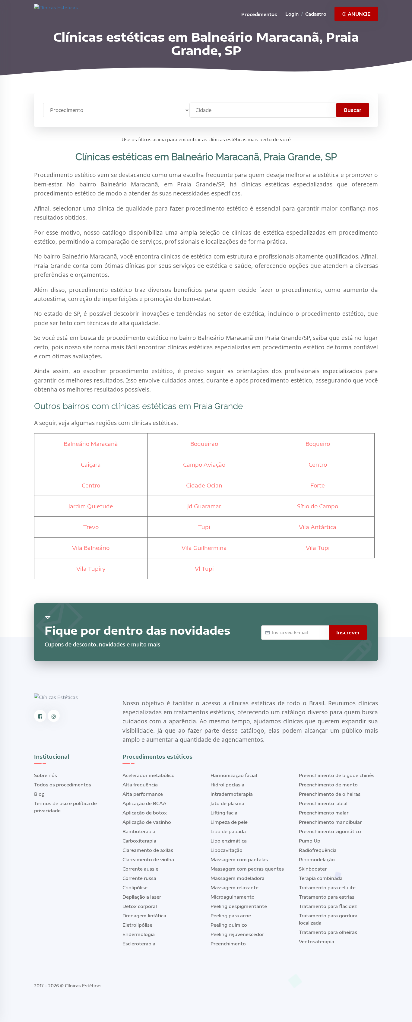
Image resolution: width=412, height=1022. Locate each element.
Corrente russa (139, 878)
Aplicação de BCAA (144, 803)
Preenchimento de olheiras (329, 794)
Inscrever (348, 633)
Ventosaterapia (316, 941)
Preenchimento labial (323, 803)
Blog (39, 794)
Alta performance (142, 794)
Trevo (91, 526)
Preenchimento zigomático (330, 831)
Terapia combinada (321, 878)
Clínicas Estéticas (83, 985)
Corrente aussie (140, 868)
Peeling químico (229, 925)
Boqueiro (318, 443)
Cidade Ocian (204, 485)
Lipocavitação (226, 850)
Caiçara (91, 464)
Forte (317, 485)
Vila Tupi (318, 547)
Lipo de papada (228, 831)
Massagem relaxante (234, 887)
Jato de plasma (227, 803)
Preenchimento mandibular (330, 822)
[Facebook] (40, 716)
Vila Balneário (90, 547)
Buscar (352, 110)
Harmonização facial (234, 775)
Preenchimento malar (323, 812)
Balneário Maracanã (91, 443)
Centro (318, 464)
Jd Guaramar (204, 506)
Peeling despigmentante (239, 906)
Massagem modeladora (238, 878)
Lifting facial (225, 812)
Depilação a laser (141, 897)
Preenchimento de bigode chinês (336, 775)
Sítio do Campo (317, 506)
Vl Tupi (204, 568)
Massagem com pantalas (239, 859)
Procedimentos (259, 14)
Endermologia (138, 934)
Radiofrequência (318, 850)
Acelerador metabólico (148, 775)
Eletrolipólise (137, 925)
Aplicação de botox (144, 812)
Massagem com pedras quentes (247, 868)
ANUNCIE (359, 14)
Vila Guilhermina (204, 547)
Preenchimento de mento (328, 784)
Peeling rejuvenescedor (237, 934)
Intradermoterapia (232, 794)
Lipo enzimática (229, 840)
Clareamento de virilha (148, 859)
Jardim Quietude (90, 506)
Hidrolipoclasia (227, 784)
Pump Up (309, 840)
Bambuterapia (138, 831)
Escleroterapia (138, 943)
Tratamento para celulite (327, 887)
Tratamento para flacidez (328, 906)
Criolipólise (134, 887)
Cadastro (315, 14)
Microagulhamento (233, 897)
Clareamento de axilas (147, 850)
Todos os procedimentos (62, 784)
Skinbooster (313, 868)
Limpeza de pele (229, 822)
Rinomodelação (317, 859)
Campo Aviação (204, 464)
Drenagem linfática (144, 915)
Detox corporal (139, 906)
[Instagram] (54, 716)
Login (292, 14)
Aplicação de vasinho (146, 822)
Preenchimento (228, 943)
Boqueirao (204, 443)
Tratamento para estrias (326, 897)
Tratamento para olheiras (328, 932)
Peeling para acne (231, 915)
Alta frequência (140, 784)
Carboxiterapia (139, 840)
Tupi (204, 526)
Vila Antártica (317, 526)
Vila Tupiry (91, 568)
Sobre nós (45, 775)
